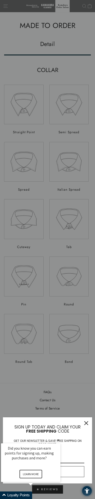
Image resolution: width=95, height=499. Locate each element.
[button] (36, 495)
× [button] (58, 440)
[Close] (86, 423)
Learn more (31, 474)
